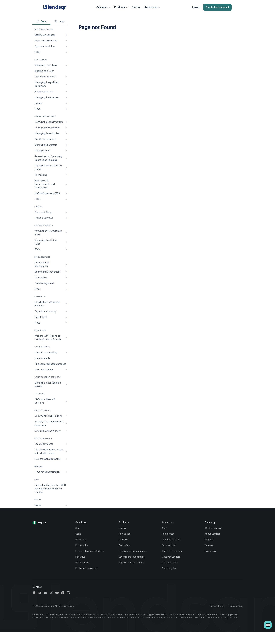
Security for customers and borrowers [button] (49, 423)
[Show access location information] (34, 523)
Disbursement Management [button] (42, 264)
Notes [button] (38, 505)
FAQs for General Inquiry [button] (47, 472)
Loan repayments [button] (44, 443)
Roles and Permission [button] (46, 40)
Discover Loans (170, 562)
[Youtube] (57, 592)
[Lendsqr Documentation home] (55, 7)
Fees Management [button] (44, 283)
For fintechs (81, 545)
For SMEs (80, 556)
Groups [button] (38, 103)
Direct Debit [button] (41, 317)
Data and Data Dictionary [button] (48, 430)
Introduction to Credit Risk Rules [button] (48, 233)
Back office (124, 545)
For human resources (86, 568)
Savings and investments (132, 556)
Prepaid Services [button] (44, 217)
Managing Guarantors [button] (46, 144)
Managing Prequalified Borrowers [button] (46, 84)
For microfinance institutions (89, 551)
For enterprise (82, 562)
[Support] (34, 592)
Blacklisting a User (44, 70)
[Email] (39, 592)
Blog (164, 528)
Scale (78, 533)
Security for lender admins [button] (48, 415)
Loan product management (133, 551)
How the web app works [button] (47, 458)
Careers (209, 545)
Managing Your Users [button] (46, 65)
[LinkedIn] (45, 592)
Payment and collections (131, 562)
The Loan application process (50, 363)
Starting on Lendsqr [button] (45, 34)
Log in (195, 7)
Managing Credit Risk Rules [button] (46, 242)
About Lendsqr (212, 533)
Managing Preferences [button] (47, 97)
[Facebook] (62, 592)
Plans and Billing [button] (43, 212)
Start (77, 528)
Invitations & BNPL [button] (44, 369)
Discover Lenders (171, 556)
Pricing (136, 7)
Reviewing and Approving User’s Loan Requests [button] (48, 158)
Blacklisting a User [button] (44, 91)
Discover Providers (172, 551)
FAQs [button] (37, 52)
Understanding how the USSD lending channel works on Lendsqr (50, 488)
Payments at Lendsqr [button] (46, 311)
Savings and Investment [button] (47, 127)
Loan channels (42, 358)
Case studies (168, 545)
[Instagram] (68, 592)
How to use (124, 533)
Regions (209, 539)
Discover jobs (169, 568)
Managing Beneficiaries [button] (47, 133)
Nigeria (42, 522)
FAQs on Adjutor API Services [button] (45, 401)
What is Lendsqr (213, 528)
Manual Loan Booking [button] (46, 352)
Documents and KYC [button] (45, 76)
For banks (80, 539)
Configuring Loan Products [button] (49, 122)
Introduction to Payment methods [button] (47, 304)
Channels (123, 539)
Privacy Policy (217, 606)
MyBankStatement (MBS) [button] (48, 193)
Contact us (210, 551)
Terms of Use (235, 606)
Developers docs (171, 539)
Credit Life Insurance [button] (45, 139)
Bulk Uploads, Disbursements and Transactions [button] (45, 184)
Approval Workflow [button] (45, 46)
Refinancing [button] (41, 174)
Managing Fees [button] (43, 150)
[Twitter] (51, 592)
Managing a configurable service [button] (48, 384)
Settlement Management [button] (47, 271)
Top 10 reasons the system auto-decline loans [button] (49, 451)
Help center (168, 533)
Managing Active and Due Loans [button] (48, 167)
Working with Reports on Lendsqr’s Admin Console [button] (48, 337)
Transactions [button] (41, 277)
